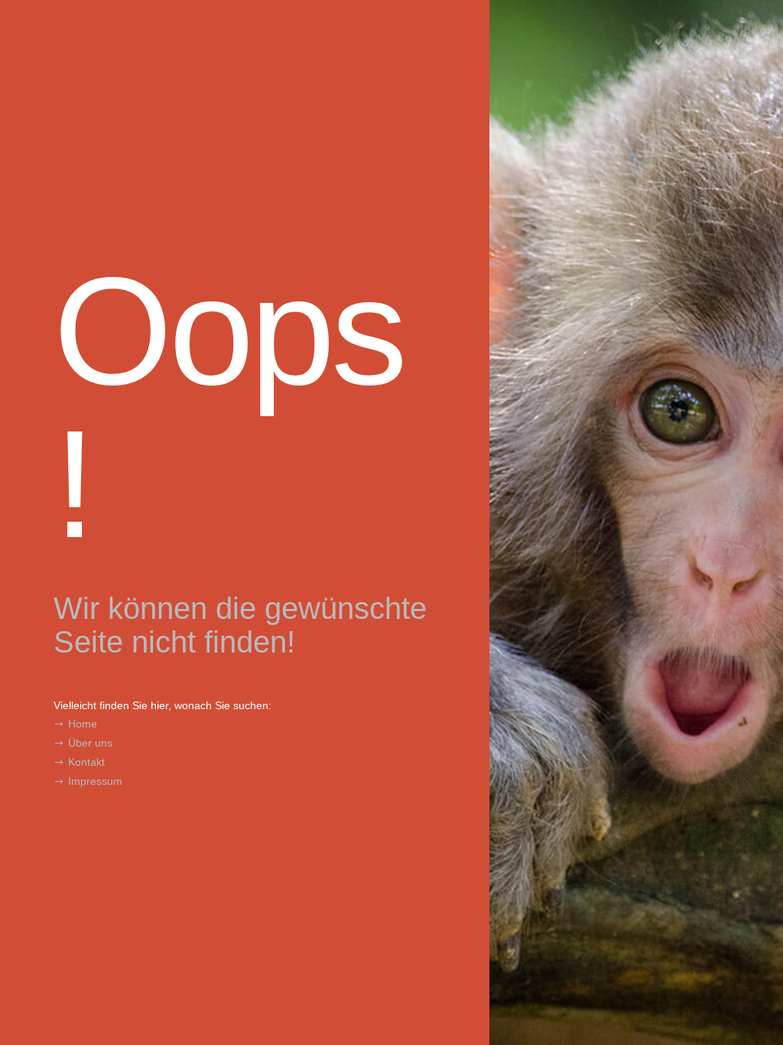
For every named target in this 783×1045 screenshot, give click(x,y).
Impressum (95, 781)
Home (82, 724)
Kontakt (86, 762)
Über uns (90, 743)
